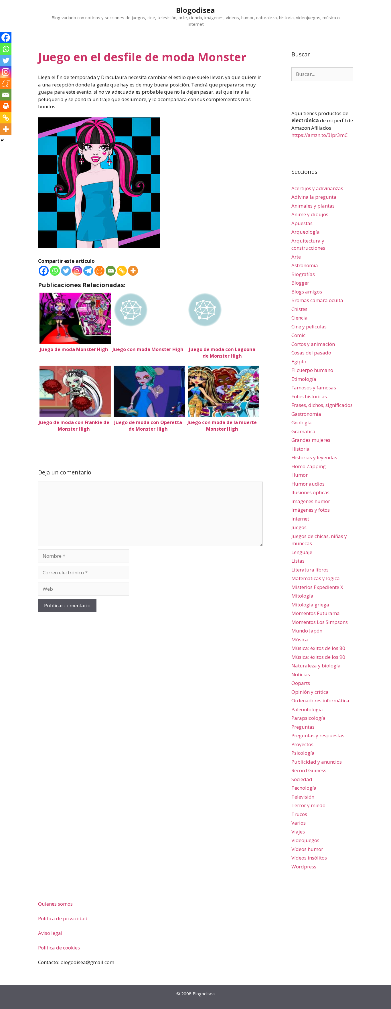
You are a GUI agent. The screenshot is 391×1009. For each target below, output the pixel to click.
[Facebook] (44, 271)
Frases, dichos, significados (322, 405)
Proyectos (302, 744)
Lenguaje (301, 552)
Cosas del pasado (311, 352)
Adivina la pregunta (313, 197)
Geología (301, 422)
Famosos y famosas (313, 387)
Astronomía (304, 265)
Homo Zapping (308, 466)
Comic (298, 335)
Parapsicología (308, 718)
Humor (299, 475)
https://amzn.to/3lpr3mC (319, 135)
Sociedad (301, 779)
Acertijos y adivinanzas (317, 188)
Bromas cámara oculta (317, 300)
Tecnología (304, 788)
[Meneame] (99, 271)
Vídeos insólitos (309, 857)
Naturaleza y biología (316, 665)
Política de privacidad (63, 918)
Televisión (302, 796)
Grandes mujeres (310, 440)
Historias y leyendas (314, 457)
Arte (296, 256)
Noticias (300, 674)
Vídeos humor (307, 849)
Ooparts (300, 683)
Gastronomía (306, 414)
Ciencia (299, 317)
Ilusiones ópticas (310, 492)
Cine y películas (309, 326)
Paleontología (307, 709)
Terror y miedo (308, 805)
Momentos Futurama (315, 613)
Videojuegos (305, 840)
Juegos (299, 527)
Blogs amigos (306, 291)
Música (299, 639)
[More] (133, 271)
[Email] (111, 271)
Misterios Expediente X (317, 587)
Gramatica (303, 431)
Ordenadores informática (320, 700)
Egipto (298, 361)
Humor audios (308, 483)
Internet (300, 518)
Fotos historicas (309, 396)
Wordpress (303, 866)
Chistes (299, 309)
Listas (298, 560)
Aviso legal (50, 933)
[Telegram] (88, 271)
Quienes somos (55, 903)
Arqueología (305, 231)
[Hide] (2, 140)
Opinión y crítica (310, 692)
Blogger (300, 282)
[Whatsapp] (55, 271)
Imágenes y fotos (310, 510)
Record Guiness (308, 770)
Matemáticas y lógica (315, 578)
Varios (298, 822)
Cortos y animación (313, 344)
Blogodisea (195, 10)
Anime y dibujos (309, 214)
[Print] (5, 106)
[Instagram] (77, 271)
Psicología (303, 753)
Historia (300, 449)
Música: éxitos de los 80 (318, 648)
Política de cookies (59, 947)
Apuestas (302, 223)
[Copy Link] (122, 271)
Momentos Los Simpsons (319, 622)
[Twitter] (66, 271)
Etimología (303, 379)
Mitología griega (310, 604)
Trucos (299, 814)
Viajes (298, 831)
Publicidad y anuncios (316, 761)
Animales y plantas (313, 205)
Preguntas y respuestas (317, 735)
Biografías (303, 274)
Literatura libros (310, 569)
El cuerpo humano (312, 370)
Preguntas (303, 727)
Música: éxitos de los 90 (318, 657)
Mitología (302, 595)
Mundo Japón (306, 630)
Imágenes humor (310, 501)
